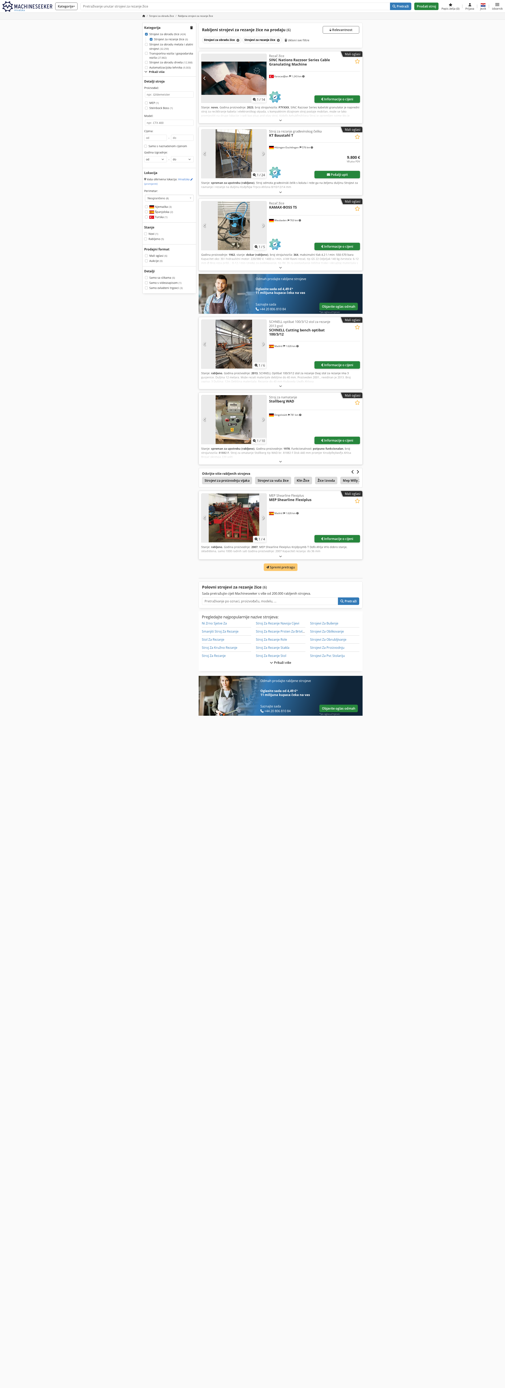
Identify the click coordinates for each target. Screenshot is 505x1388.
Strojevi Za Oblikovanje (327, 631)
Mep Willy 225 (353, 480)
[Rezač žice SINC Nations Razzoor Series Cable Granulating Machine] (234, 78)
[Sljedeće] (263, 78)
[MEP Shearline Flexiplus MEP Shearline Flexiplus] (234, 518)
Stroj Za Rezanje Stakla (272, 647)
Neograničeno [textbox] (158, 198)
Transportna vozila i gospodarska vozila (171, 56)
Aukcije (156, 261)
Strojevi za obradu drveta (171, 62)
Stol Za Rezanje (213, 639)
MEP (154, 103)
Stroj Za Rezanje (214, 656)
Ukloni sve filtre (298, 40)
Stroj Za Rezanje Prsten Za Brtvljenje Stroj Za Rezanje (295, 631)
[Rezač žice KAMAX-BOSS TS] (234, 225)
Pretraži (402, 6)
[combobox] (169, 198)
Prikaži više (282, 662)
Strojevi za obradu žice (167, 34)
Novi (153, 234)
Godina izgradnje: (156, 152)
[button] (497, 6)
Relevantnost (341, 30)
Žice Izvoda (326, 480)
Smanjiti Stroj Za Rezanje (220, 631)
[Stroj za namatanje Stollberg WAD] (234, 419)
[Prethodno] (204, 78)
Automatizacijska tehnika (170, 67)
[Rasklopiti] (280, 120)
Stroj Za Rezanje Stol (271, 656)
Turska (160, 217)
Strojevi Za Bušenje (324, 623)
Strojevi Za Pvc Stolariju (327, 656)
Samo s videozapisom (165, 283)
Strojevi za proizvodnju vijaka (227, 480)
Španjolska (163, 212)
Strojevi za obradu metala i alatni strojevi (171, 46)
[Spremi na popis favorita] (357, 61)
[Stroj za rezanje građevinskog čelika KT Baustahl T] (234, 153)
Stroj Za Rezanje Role (271, 639)
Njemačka (163, 207)
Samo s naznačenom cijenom (168, 146)
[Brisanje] (237, 40)
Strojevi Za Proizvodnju (327, 647)
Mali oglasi (158, 256)
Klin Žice (303, 480)
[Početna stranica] (143, 16)
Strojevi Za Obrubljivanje (328, 639)
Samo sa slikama (162, 277)
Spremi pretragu (282, 567)
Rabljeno (156, 239)
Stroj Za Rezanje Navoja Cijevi (277, 623)
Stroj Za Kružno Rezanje (219, 647)
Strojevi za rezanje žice (171, 39)
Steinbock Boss (161, 108)
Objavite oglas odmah (338, 306)
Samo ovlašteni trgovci (166, 288)
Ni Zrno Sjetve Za (214, 623)
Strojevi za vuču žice (273, 480)
